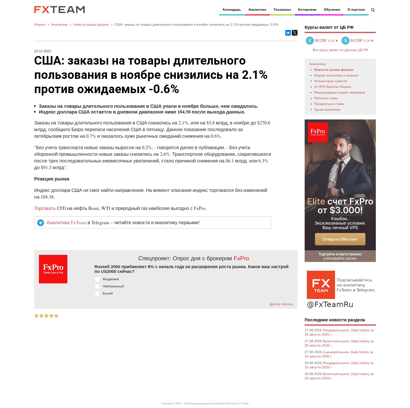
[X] (295, 33)
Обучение (332, 9)
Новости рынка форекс (334, 69)
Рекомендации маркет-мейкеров (339, 92)
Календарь (232, 9)
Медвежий (111, 279)
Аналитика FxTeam (66, 222)
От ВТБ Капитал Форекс (332, 87)
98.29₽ (318, 40)
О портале (356, 9)
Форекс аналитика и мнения (336, 75)
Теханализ (282, 9)
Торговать (45, 208)
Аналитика (257, 9)
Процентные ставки (329, 104)
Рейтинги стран (326, 98)
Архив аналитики (327, 109)
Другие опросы (281, 304)
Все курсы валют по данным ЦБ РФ (340, 50)
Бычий (108, 293)
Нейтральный (113, 286)
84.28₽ (354, 40)
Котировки (307, 9)
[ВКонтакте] (288, 33)
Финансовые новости (330, 81)
